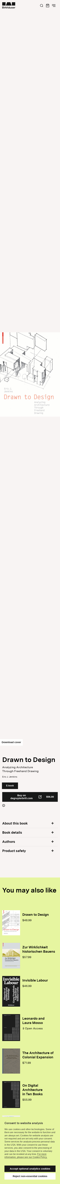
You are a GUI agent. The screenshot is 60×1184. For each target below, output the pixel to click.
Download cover (11, 742)
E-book (10, 785)
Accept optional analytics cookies (30, 1168)
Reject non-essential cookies (30, 1176)
